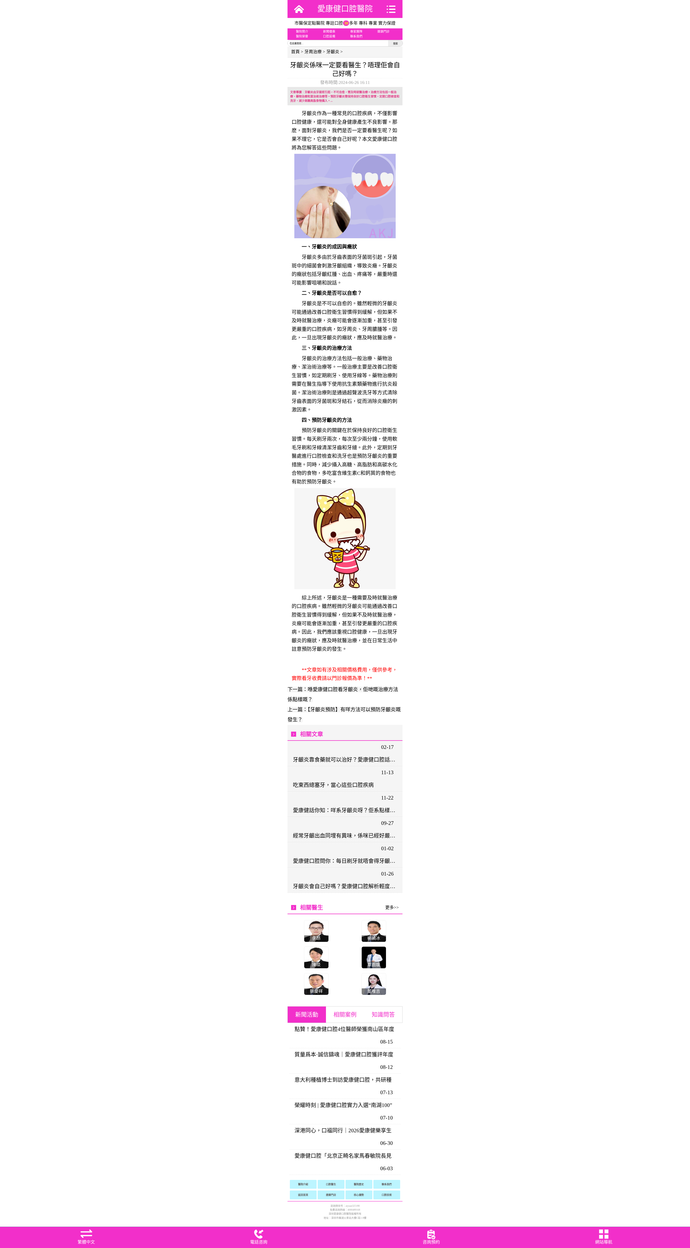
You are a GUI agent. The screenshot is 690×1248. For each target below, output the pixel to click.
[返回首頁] (299, 9)
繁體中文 (86, 1242)
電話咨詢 (258, 1242)
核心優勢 (359, 1195)
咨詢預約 (431, 1242)
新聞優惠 (329, 31)
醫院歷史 (359, 1184)
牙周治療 (313, 51)
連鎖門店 (331, 1195)
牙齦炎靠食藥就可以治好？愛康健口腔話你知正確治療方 (344, 760)
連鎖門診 (383, 31)
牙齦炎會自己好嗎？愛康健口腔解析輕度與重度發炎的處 (344, 886)
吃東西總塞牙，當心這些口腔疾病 (333, 785)
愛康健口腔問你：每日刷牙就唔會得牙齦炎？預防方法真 (344, 861)
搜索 (395, 43)
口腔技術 (387, 1195)
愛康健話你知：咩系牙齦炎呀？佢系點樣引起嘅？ (344, 810)
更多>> (392, 907)
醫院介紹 (303, 1184)
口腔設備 (329, 36)
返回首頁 (303, 1195)
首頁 (295, 51)
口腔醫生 (331, 1184)
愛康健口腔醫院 (345, 8)
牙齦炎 (332, 51)
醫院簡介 (302, 31)
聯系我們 (356, 36)
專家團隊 (356, 31)
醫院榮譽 (302, 36)
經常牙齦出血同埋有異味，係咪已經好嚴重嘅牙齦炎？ (344, 836)
